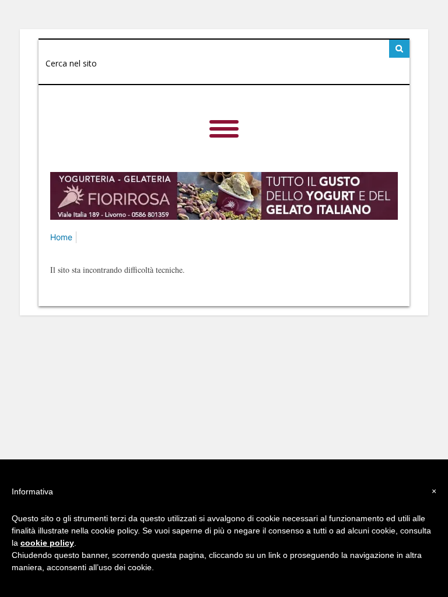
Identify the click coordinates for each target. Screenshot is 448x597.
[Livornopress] (224, 117)
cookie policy (47, 542)
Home (61, 237)
